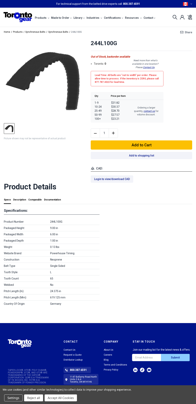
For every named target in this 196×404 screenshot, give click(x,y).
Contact (148, 17)
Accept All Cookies (61, 398)
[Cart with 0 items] (188, 17)
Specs (7, 199)
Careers (108, 355)
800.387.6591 (131, 3)
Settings (13, 398)
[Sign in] (181, 17)
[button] (20, 347)
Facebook (149, 370)
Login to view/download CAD (112, 179)
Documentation (52, 199)
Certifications (112, 17)
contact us (149, 111)
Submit (175, 357)
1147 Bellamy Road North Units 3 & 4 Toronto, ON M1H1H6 (83, 379)
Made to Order (60, 17)
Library (78, 17)
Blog (106, 359)
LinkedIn (135, 370)
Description (19, 199)
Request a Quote (73, 355)
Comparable (35, 199)
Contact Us (148, 67)
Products (41, 17)
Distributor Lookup (73, 359)
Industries (93, 17)
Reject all (33, 398)
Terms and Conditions (115, 364)
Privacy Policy (111, 369)
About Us (108, 350)
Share (188, 32)
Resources (132, 17)
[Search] (174, 17)
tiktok (142, 370)
